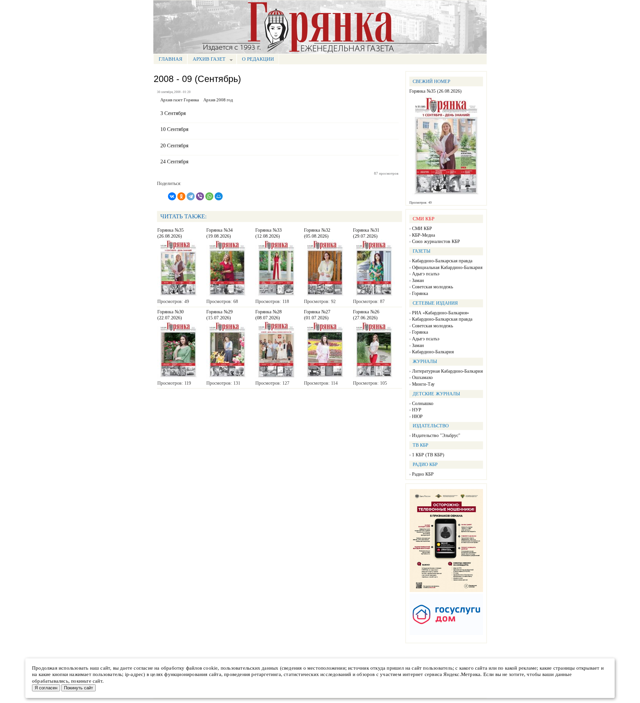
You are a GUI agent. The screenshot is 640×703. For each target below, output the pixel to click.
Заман (418, 280)
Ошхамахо (422, 377)
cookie (210, 668)
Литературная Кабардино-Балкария (447, 371)
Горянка (420, 293)
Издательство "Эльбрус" (436, 435)
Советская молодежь (432, 286)
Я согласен (46, 687)
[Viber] (200, 196)
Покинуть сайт (78, 687)
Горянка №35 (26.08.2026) (435, 91)
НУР (416, 409)
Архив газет (206, 59)
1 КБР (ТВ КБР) (428, 454)
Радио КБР (423, 474)
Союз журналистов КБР (436, 241)
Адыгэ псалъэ (425, 273)
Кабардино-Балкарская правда (442, 260)
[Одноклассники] (181, 196)
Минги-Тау (423, 384)
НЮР (417, 416)
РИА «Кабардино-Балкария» (440, 312)
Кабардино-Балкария (433, 351)
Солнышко (422, 403)
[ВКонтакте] (172, 196)
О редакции (258, 59)
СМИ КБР (422, 228)
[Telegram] (191, 196)
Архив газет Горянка (179, 100)
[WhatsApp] (209, 196)
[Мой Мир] (219, 196)
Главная (170, 59)
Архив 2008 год (218, 100)
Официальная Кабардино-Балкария (447, 267)
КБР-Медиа (423, 235)
